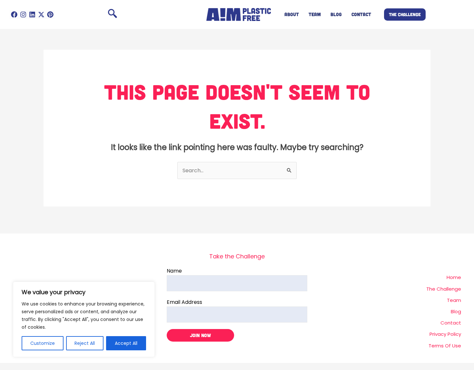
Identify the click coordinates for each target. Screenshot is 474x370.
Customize (42, 343)
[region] (84, 319)
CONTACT (361, 14)
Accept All (126, 343)
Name (174, 271)
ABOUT (291, 14)
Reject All (84, 343)
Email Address (184, 302)
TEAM (315, 14)
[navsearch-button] (112, 14)
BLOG (336, 14)
